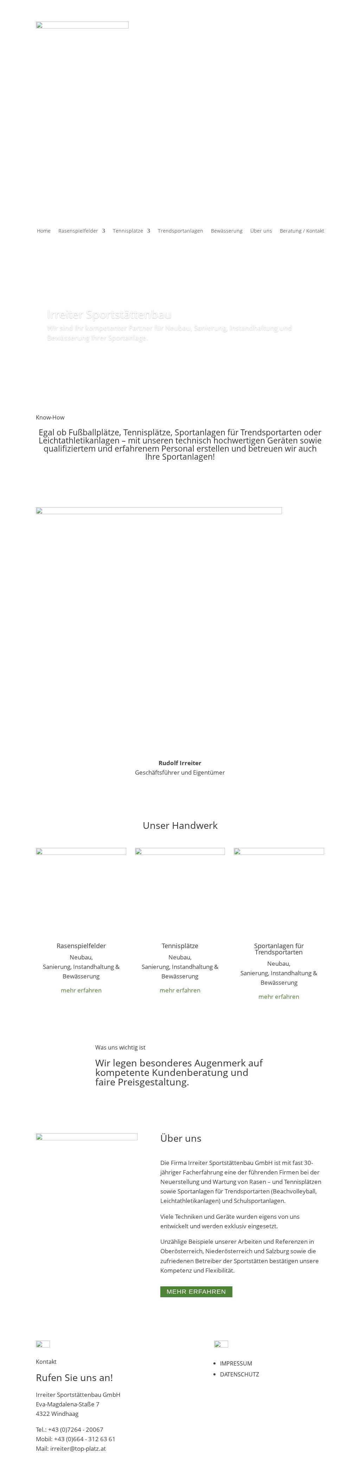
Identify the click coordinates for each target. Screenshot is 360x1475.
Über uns (261, 231)
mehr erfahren (81, 990)
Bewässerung (227, 231)
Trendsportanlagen (180, 231)
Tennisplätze (128, 231)
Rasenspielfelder (78, 231)
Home (44, 231)
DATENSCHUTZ (239, 1374)
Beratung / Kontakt (302, 231)
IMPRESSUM (236, 1363)
